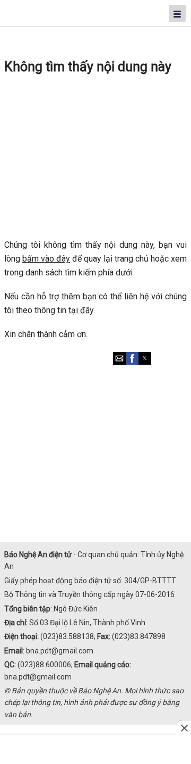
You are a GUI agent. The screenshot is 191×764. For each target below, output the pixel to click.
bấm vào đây (46, 259)
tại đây (80, 310)
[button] (119, 358)
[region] (95, 157)
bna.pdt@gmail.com (59, 651)
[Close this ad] (183, 727)
